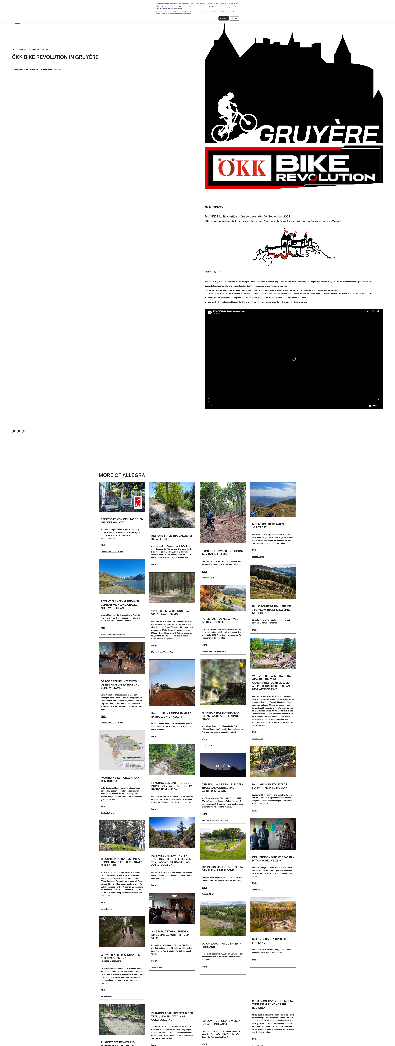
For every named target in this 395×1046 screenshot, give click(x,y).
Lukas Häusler (107, 909)
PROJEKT (46, 49)
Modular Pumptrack (32, 49)
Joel (242, 286)
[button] (14, 431)
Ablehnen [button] (234, 18)
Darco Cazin (106, 552)
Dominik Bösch (208, 745)
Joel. (218, 272)
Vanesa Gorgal (208, 578)
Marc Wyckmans (209, 820)
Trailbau (259, 297)
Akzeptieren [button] (223, 18)
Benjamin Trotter (108, 813)
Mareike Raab (106, 634)
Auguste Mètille (208, 894)
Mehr (103, 545)
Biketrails (20, 49)
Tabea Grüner (117, 552)
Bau (13, 49)
